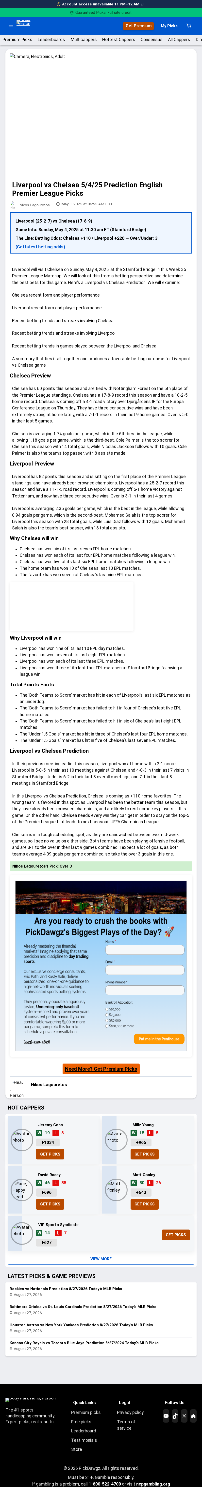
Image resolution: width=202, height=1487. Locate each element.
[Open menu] (11, 26)
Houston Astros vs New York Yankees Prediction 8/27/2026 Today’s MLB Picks (81, 1325)
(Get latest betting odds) (40, 246)
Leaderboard (83, 1430)
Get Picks (50, 1154)
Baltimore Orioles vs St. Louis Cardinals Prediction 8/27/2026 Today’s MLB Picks (83, 1307)
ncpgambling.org (153, 1484)
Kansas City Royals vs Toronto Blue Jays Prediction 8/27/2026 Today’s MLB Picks (84, 1343)
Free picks (81, 1421)
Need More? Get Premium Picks (101, 1069)
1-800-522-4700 (105, 1484)
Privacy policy (130, 1412)
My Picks (169, 26)
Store (76, 1449)
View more (101, 1259)
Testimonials (84, 1440)
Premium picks (86, 1412)
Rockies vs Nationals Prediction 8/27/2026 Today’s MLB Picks (66, 1289)
